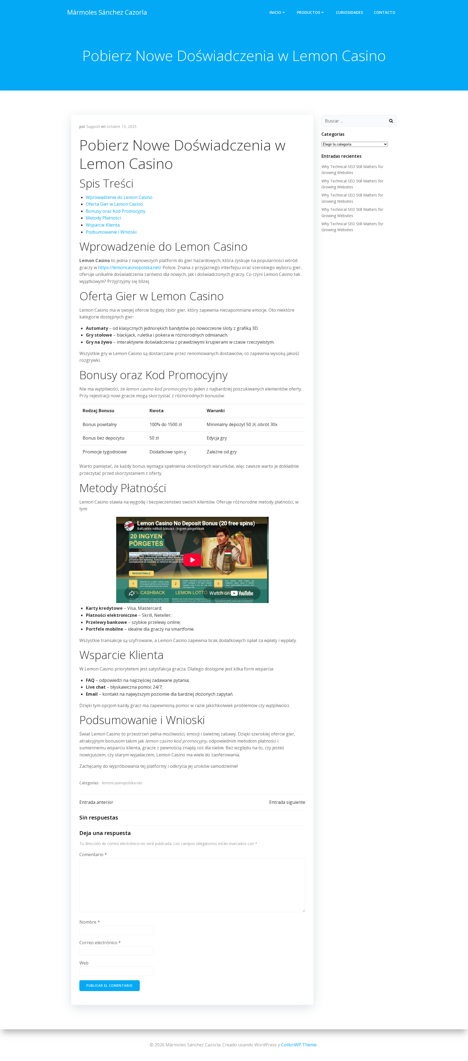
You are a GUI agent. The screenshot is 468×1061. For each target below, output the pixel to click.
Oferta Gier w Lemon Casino (114, 204)
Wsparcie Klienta (103, 225)
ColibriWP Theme (299, 1045)
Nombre (89, 922)
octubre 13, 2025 (121, 126)
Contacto (384, 12)
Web (84, 963)
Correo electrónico (100, 943)
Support (93, 126)
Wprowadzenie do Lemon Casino (119, 197)
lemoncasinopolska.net (122, 782)
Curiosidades (349, 12)
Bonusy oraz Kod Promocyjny (115, 211)
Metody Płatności (103, 218)
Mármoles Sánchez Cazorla (107, 12)
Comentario (93, 854)
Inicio (275, 12)
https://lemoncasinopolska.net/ (129, 267)
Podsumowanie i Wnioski (111, 232)
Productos (308, 12)
